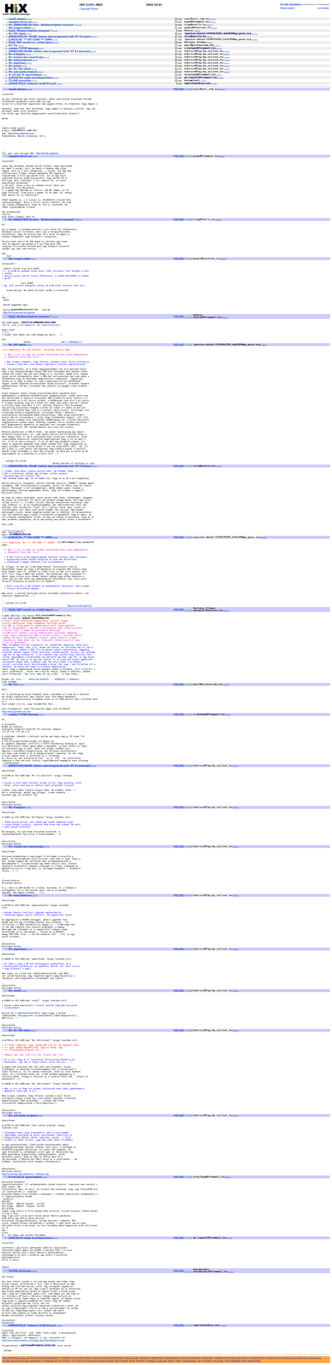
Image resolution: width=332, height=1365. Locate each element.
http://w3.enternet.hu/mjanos (19, 312)
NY (60, 1361)
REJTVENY (121, 1361)
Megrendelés (287, 8)
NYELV (67, 1361)
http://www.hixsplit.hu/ (79, 605)
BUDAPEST (53, 1358)
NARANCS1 (51, 1361)
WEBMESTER (238, 1361)
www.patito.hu (16, 531)
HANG (135, 1358)
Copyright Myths (89, 8)
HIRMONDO (171, 1358)
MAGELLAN (305, 1358)
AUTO (34, 1358)
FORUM (117, 1358)
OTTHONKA (91, 1361)
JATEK (219, 1358)
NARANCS (36, 1361)
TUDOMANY (189, 1361)
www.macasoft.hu (39, 679)
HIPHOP (145, 1358)
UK (199, 1361)
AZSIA (41, 1358)
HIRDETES (156, 1358)
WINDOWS (254, 1361)
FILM (95, 1358)
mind (29, 19)
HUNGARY (207, 1358)
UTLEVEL (218, 1361)
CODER (65, 1358)
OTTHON (77, 1361)
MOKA (15, 1361)
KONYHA (234, 1358)
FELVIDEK (85, 1358)
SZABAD (150, 1361)
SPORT (140, 1361)
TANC (171, 1361)
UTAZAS (207, 1361)
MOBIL (6, 1361)
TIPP (178, 1361)
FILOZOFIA (105, 1358)
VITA (227, 1361)
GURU (90, 4)
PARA (102, 1361)
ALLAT (26, 1358)
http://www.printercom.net (16, 711)
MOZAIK (24, 1361)
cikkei (213, 19)
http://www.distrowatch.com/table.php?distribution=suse (33, 1340)
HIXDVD (184, 1358)
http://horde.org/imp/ (47, 153)
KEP (225, 1358)
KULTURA (283, 1358)
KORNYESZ (258, 1358)
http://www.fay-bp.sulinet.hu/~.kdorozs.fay (25, 1174)
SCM (132, 1361)
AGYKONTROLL (12, 1358)
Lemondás (323, 8)
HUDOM (195, 1358)
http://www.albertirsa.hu (21, 133)
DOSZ (74, 1358)
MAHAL (317, 1358)
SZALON (161, 1361)
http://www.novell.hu (29, 1012)
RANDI (110, 1361)
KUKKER (271, 1358)
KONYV (245, 1358)
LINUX (293, 1358)
